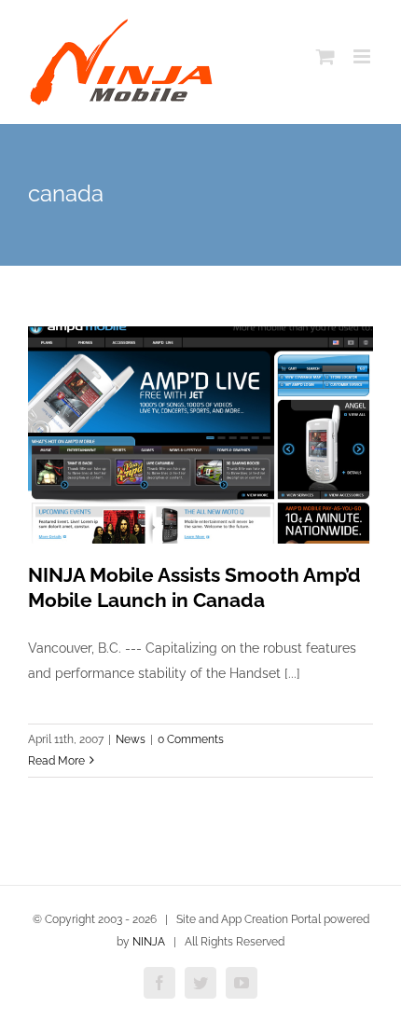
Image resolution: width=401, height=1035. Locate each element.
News (130, 739)
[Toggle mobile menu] (363, 56)
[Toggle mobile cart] (325, 56)
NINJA (148, 941)
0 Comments (191, 739)
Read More (56, 760)
